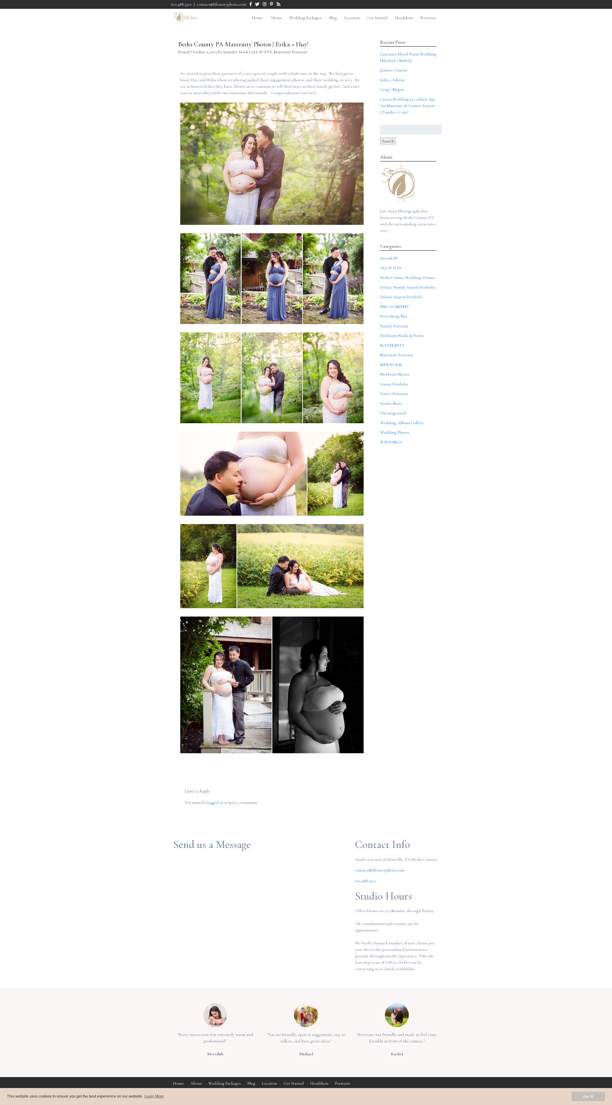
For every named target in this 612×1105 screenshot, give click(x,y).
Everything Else (393, 316)
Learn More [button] (154, 1096)
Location (352, 17)
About (276, 17)
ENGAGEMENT (394, 306)
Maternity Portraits (290, 51)
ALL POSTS (261, 51)
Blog (333, 17)
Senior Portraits (394, 393)
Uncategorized (393, 413)
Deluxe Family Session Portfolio (408, 287)
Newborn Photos (394, 374)
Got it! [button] (588, 1096)
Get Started (377, 17)
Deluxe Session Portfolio (401, 296)
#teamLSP (389, 258)
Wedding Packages (305, 17)
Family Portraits (394, 326)
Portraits (428, 17)
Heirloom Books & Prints (402, 335)
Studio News (391, 403)
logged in (215, 802)
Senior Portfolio (394, 384)
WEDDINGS (391, 442)
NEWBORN (391, 364)
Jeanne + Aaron (393, 70)
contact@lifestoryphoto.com (221, 4)
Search (388, 141)
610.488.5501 (181, 4)
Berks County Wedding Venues (407, 277)
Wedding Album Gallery (402, 422)
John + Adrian (392, 79)
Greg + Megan (392, 89)
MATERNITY (392, 345)
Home (257, 17)
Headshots (404, 17)
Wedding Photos (394, 432)
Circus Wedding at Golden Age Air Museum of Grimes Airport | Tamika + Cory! (407, 106)
